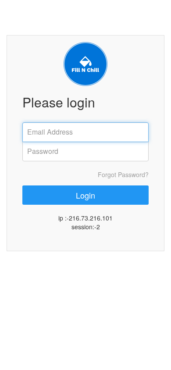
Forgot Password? (123, 174)
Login (85, 195)
